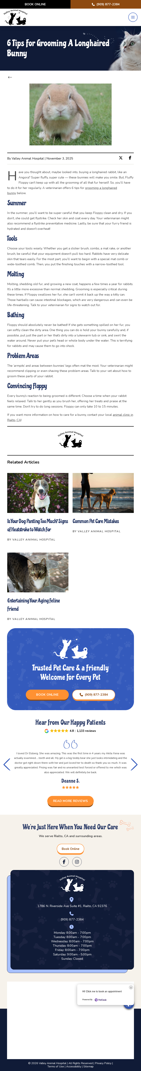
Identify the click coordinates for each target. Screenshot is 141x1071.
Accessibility (73, 1066)
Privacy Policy (103, 1063)
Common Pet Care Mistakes (96, 521)
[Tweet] (122, 158)
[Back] (11, 77)
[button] (133, 17)
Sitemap (88, 1066)
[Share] (131, 158)
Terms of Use (55, 1066)
